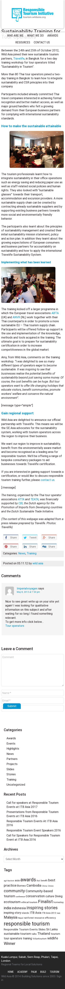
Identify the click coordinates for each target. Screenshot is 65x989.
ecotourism (12, 902)
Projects (12, 764)
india (7, 908)
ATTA (21, 499)
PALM (34, 971)
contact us (48, 480)
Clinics (51, 886)
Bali (38, 881)
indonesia (19, 908)
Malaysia (10, 917)
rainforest (29, 918)
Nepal (20, 918)
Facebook (32, 722)
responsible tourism (27, 924)
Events (10, 743)
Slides (10, 769)
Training (31, 553)
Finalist (45, 901)
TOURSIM (54, 971)
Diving (58, 896)
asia (17, 880)
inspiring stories (42, 907)
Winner (9, 943)
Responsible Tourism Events (21, 929)
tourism (55, 933)
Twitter (26, 722)
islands (25, 913)
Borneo (21, 885)
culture (50, 896)
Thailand (43, 933)
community (14, 890)
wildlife (52, 938)
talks (34, 934)
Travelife (19, 58)
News (21, 553)
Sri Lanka (52, 929)
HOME (11, 971)
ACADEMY (22, 971)
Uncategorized (15, 784)
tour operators (13, 938)
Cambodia (34, 885)
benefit (44, 880)
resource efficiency (45, 917)
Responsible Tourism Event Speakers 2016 (33, 830)
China (44, 886)
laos (58, 913)
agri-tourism (9, 881)
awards (28, 880)
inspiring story (12, 912)
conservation (35, 896)
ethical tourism (29, 902)
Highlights (12, 748)
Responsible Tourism (32, 14)
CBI (20, 503)
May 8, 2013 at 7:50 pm (28, 592)
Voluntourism (40, 938)
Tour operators (14, 625)
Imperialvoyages (27, 588)
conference (20, 896)
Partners (12, 759)
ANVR (16, 317)
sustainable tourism (17, 933)
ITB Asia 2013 (49, 913)
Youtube (39, 722)
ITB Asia (35, 912)
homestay (58, 902)
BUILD (43, 971)
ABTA (55, 313)
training (27, 938)
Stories (11, 774)
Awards (11, 738)
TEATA (35, 499)
